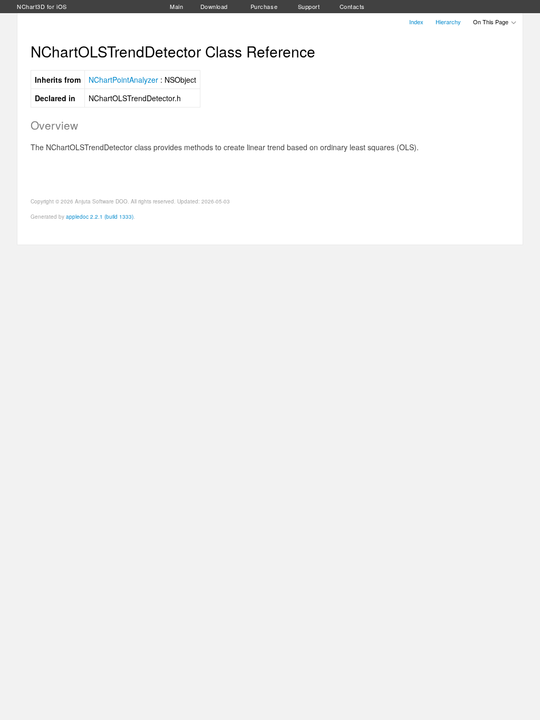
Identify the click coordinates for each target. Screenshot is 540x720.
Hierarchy (448, 21)
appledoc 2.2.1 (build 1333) (99, 216)
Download (214, 6)
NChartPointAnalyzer (123, 79)
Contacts (352, 6)
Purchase (263, 6)
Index (416, 21)
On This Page (491, 21)
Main (176, 6)
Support (309, 6)
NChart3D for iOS (42, 6)
